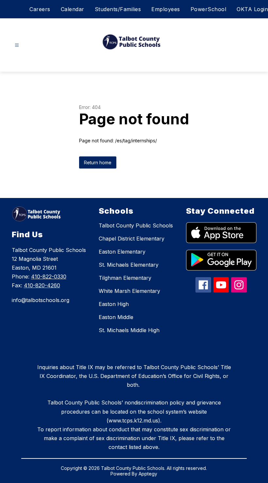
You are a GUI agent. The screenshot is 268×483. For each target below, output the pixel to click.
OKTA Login (252, 9)
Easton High (114, 304)
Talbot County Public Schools (136, 225)
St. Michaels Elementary (129, 264)
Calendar (72, 9)
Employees (165, 9)
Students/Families (118, 9)
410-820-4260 (42, 285)
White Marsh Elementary (129, 291)
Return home (97, 162)
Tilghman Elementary (125, 278)
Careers (39, 9)
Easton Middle (116, 317)
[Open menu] (17, 45)
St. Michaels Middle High (129, 330)
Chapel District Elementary (131, 238)
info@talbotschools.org (40, 300)
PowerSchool (208, 9)
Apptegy (148, 473)
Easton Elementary (122, 251)
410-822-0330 (48, 276)
